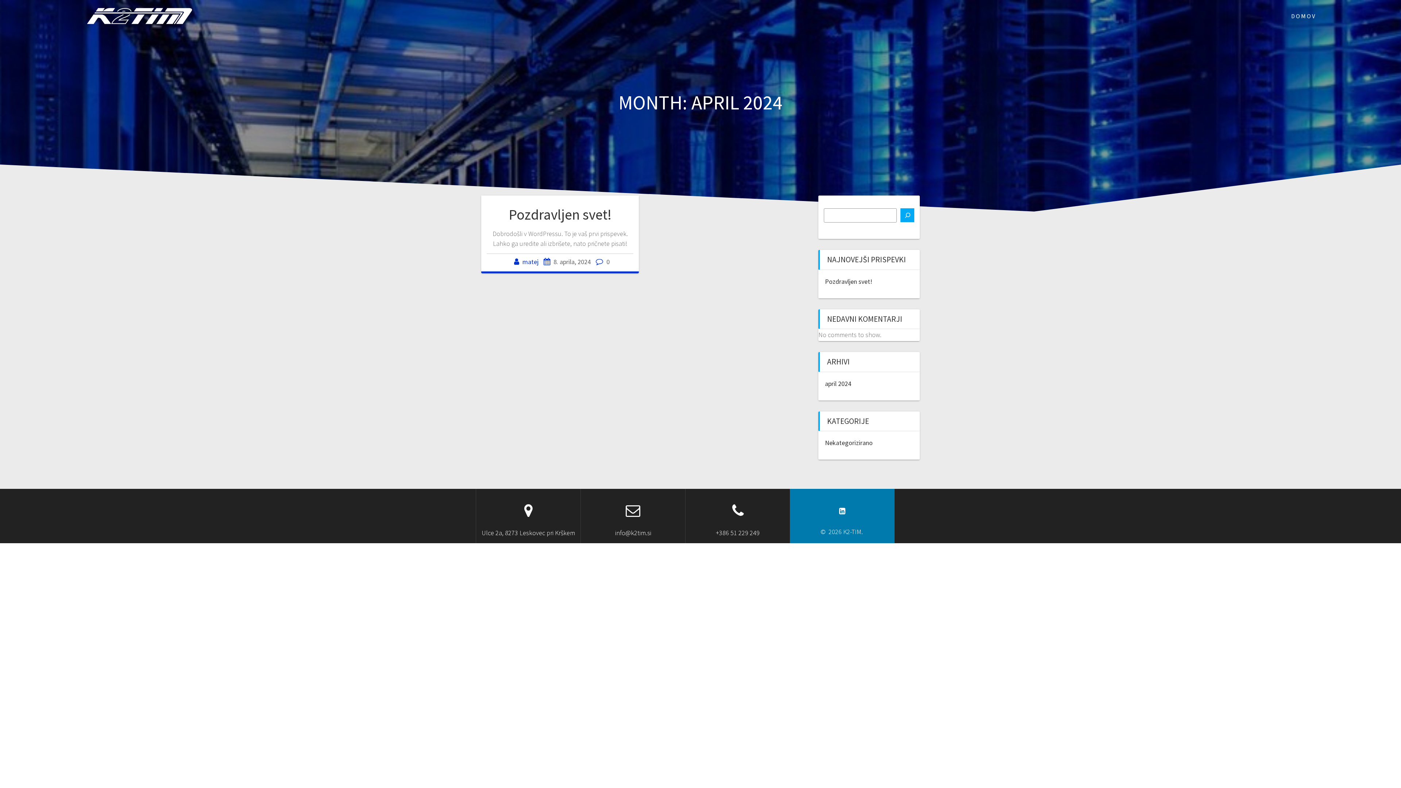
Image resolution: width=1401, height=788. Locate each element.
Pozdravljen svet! (560, 214)
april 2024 (838, 383)
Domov (1303, 16)
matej (530, 262)
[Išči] (907, 215)
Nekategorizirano (849, 443)
